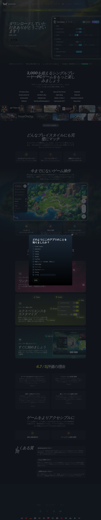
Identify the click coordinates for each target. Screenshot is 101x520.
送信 (35, 280)
